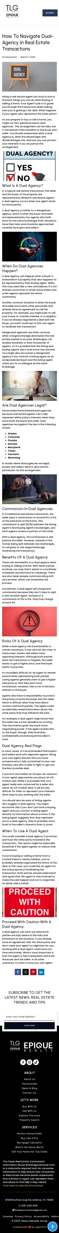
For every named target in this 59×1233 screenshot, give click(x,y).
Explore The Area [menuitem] (29, 1115)
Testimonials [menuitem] (29, 1083)
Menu (51, 13)
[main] (29, 504)
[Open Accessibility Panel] (53, 1227)
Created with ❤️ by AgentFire (29, 1227)
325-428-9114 (29, 1205)
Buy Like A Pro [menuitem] (29, 1138)
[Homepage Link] (12, 12)
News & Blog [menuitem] (29, 1088)
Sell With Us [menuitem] (29, 1110)
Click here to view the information (23, 1185)
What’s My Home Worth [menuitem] (29, 1147)
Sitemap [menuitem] (8, 1216)
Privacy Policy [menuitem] (23, 1216)
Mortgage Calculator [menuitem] (29, 1142)
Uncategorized (9, 57)
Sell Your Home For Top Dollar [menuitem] (30, 1151)
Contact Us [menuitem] (29, 1092)
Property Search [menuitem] (29, 1119)
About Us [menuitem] (29, 1079)
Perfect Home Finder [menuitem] (29, 1133)
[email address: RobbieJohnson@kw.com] (13, 1210)
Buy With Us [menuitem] (29, 1106)
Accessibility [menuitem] (41, 1216)
